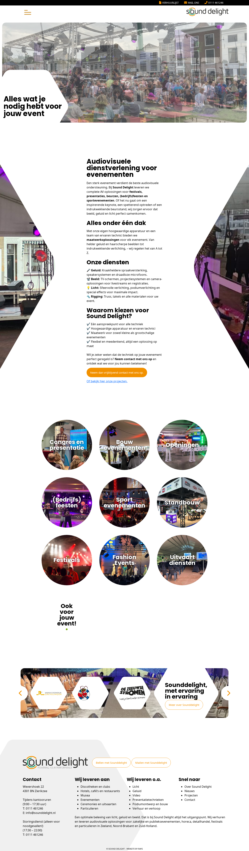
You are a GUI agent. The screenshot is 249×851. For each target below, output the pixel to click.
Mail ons (193, 2)
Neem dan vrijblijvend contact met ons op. (116, 372)
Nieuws (189, 791)
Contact (189, 800)
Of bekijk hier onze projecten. (107, 381)
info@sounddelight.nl (41, 813)
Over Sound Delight (198, 787)
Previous (20, 693)
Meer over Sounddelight (184, 705)
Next (228, 693)
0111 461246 (215, 2)
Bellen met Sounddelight (111, 762)
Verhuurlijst (170, 2)
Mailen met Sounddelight (151, 762)
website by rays (135, 848)
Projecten (191, 795)
